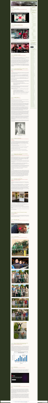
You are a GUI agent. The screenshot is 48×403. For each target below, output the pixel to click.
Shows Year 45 (34, 21)
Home (15, 0)
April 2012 (32, 79)
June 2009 (32, 101)
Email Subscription (33, 42)
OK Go (20, 9)
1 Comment (12, 71)
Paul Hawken (21, 55)
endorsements (23, 179)
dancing (19, 9)
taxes (21, 344)
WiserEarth (25, 55)
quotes (23, 55)
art (21, 179)
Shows (32, 20)
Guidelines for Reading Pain (17, 138)
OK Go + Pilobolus (16, 8)
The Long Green (24, 57)
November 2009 (32, 98)
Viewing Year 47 (34, 24)
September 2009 (32, 99)
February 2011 (32, 88)
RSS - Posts (32, 41)
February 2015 (32, 59)
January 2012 (32, 81)
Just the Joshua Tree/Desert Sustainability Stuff (23, 0)
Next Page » (20, 235)
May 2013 (32, 71)
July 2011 (32, 85)
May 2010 (32, 94)
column (21, 346)
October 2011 (32, 83)
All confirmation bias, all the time (16, 11)
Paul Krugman (18, 344)
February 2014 (32, 66)
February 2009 (32, 104)
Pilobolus (23, 9)
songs (25, 9)
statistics (20, 344)
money (16, 344)
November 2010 (32, 90)
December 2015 (32, 58)
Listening (33, 16)
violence (12, 70)
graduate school (19, 237)
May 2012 (32, 78)
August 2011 (32, 84)
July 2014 (32, 63)
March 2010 (32, 95)
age (18, 386)
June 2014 (32, 64)
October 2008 (32, 106)
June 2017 (32, 52)
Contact (17, 0)
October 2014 (32, 61)
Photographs (33, 34)
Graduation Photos (16, 236)
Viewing (33, 22)
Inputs (31, 13)
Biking (32, 14)
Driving (32, 32)
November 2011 (32, 82)
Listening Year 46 (34, 17)
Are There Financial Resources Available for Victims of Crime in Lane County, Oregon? (21, 69)
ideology (19, 55)
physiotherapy (12, 139)
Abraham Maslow (19, 179)
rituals (24, 237)
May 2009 (32, 102)
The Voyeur (24, 182)
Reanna (27, 386)
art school (16, 203)
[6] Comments (12, 98)
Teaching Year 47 (34, 37)
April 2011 (32, 87)
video (26, 9)
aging (19, 386)
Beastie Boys (19, 25)
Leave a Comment (12, 221)
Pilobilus (22, 9)
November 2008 (32, 105)
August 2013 (32, 69)
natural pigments (26, 179)
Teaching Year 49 (34, 38)
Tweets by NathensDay (32, 11)
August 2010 (32, 92)
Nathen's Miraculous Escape (31, 1)
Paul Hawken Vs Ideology (17, 54)
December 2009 (32, 97)
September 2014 (32, 62)
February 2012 (32, 80)
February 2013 (32, 73)
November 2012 (32, 75)
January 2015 (32, 60)
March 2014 (32, 65)
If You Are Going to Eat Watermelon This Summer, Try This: (20, 212)
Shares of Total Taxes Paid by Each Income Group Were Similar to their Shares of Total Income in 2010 (21, 343)
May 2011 (32, 86)
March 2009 (32, 103)
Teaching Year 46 (34, 36)
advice (16, 213)
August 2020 (32, 50)
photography (22, 237)
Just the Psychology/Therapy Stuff (31, 0)
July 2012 (32, 77)
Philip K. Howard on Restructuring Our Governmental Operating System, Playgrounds (21, 154)
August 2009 (32, 100)
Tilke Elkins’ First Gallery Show (18, 178)
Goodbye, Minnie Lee (16, 97)
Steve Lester (26, 237)
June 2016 (32, 56)
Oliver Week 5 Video (16, 219)
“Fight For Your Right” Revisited (18, 24)
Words (32, 27)
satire (21, 25)
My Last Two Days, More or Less (33, 10)
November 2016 (32, 54)
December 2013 (32, 67)
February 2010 (32, 96)
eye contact (21, 386)
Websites (33, 26)
